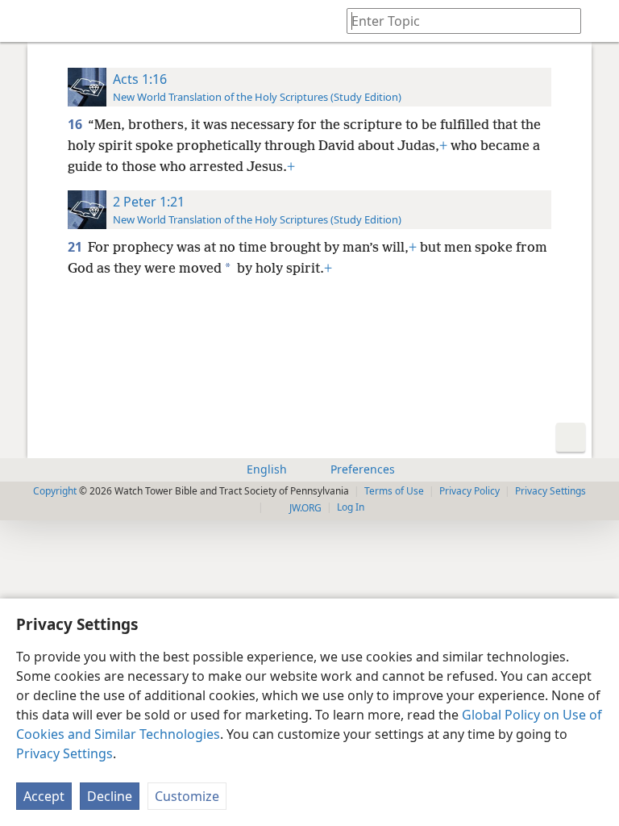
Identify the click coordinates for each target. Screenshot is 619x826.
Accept (43, 796)
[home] (24, 21)
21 (76, 247)
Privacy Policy (469, 491)
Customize (187, 796)
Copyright (55, 491)
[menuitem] (24, 21)
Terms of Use (394, 491)
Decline (109, 796)
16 (76, 124)
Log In (350, 507)
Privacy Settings (64, 753)
